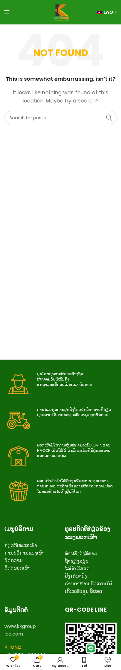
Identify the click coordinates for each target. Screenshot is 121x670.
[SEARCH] (108, 117)
